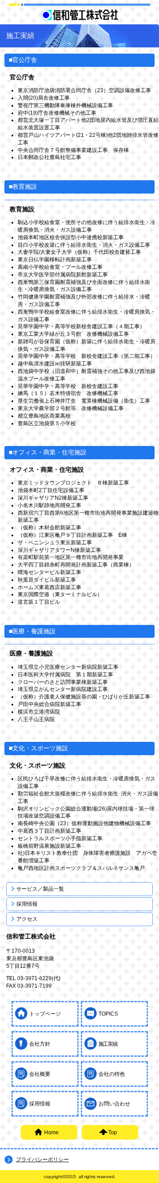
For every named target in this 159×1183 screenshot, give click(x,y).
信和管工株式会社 (79, 14)
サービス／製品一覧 (40, 889)
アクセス (27, 919)
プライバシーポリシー (42, 1159)
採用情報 (27, 904)
